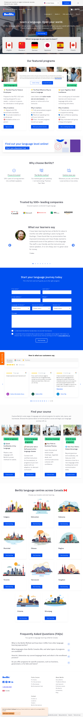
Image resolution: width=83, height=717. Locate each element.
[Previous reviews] (2, 384)
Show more (60, 389)
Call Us (29, 9)
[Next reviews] (80, 384)
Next (72, 244)
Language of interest (18, 305)
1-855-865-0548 (7, 687)
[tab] (31, 401)
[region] (42, 79)
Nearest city (57, 305)
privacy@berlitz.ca (64, 335)
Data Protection (58, 78)
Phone (44, 297)
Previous (9, 244)
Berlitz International (36, 705)
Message (14, 313)
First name (15, 289)
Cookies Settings (35, 82)
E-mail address (16, 297)
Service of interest (38, 305)
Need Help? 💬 (2, 358)
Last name (46, 289)
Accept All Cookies (47, 82)
